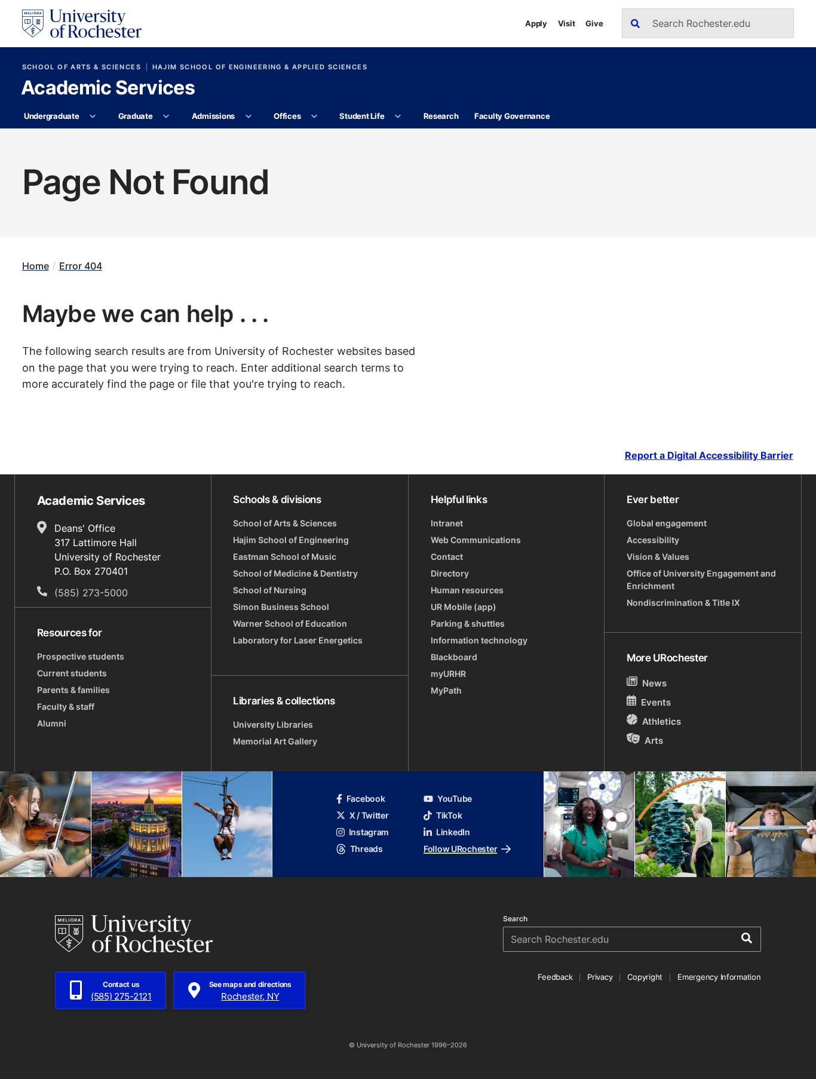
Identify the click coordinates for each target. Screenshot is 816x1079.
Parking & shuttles (468, 623)
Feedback (555, 976)
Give (594, 23)
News (654, 683)
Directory (450, 573)
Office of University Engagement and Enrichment (701, 579)
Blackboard (454, 657)
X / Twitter (369, 815)
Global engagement (667, 523)
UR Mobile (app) (463, 606)
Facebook (365, 798)
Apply (536, 23)
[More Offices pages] (314, 116)
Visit (566, 23)
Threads (366, 848)
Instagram (369, 832)
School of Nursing (269, 590)
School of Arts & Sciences (81, 67)
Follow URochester (460, 848)
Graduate (135, 116)
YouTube (454, 798)
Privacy (599, 976)
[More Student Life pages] (398, 116)
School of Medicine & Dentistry (295, 573)
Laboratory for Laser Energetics (298, 640)
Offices (287, 116)
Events (656, 702)
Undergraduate (51, 116)
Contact (447, 556)
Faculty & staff (65, 706)
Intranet (447, 523)
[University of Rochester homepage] (82, 24)
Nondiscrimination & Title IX (683, 602)
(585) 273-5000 (91, 592)
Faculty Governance (512, 116)
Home (35, 265)
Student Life (361, 116)
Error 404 (80, 265)
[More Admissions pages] (248, 116)
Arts (654, 740)
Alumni (51, 723)
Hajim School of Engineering (291, 539)
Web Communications (476, 539)
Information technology (479, 640)
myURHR (448, 673)
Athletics (661, 721)
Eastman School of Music (284, 556)
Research (441, 116)
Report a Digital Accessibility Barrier (709, 455)
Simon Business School (281, 606)
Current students (72, 673)
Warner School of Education (290, 623)
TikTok (449, 815)
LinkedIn (453, 832)
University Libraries (273, 724)
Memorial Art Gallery (275, 741)
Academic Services (108, 88)
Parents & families (73, 689)
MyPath (446, 690)
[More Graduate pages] (166, 116)
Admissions (213, 116)
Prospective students (80, 656)
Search (515, 918)
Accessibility (653, 539)
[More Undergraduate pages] (93, 116)
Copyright (644, 976)
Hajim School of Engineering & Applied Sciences (259, 67)
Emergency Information (719, 976)
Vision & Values (658, 556)
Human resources (467, 590)
